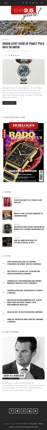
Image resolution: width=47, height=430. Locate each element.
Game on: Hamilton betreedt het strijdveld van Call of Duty (25, 241)
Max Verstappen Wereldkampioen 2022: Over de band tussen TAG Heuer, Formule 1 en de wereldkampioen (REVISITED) (24, 302)
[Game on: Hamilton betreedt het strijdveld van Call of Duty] (7, 241)
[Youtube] (33, 3)
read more (9, 103)
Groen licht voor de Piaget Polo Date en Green (23, 45)
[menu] (5, 2)
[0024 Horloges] (23, 13)
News (6, 39)
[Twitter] (26, 3)
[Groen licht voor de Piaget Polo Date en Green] (23, 71)
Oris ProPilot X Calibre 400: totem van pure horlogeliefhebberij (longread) (23, 272)
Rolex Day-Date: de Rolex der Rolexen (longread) (25, 312)
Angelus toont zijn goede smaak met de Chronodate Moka (28, 214)
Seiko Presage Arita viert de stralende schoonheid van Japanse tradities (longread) (24, 263)
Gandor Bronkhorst (12, 51)
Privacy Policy (34, 424)
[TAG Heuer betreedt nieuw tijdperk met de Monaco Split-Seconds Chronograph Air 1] (7, 228)
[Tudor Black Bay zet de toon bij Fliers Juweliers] (7, 201)
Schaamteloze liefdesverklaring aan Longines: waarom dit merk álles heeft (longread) (24, 282)
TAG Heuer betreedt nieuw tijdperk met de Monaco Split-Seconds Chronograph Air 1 (29, 229)
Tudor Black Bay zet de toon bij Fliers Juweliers (28, 201)
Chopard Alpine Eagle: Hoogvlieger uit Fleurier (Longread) (25, 291)
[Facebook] (23, 3)
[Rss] (36, 3)
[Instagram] (30, 3)
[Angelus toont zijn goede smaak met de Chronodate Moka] (7, 215)
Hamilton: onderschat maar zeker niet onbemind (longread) (25, 320)
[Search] (41, 3)
